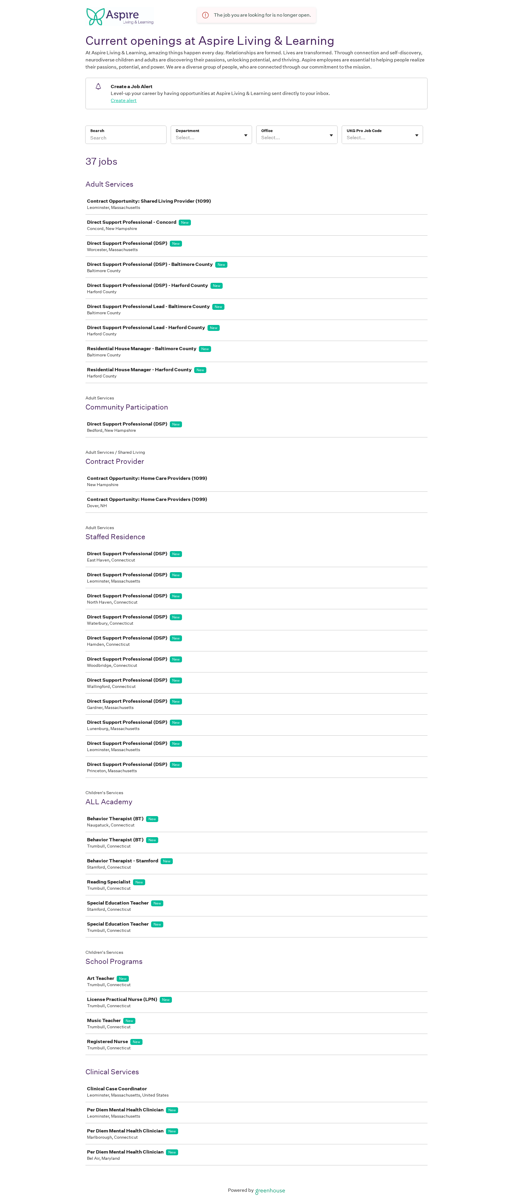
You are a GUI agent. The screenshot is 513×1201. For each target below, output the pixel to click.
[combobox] (176, 137)
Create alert (124, 100)
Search (97, 130)
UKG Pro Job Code (364, 130)
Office (267, 130)
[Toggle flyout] (245, 135)
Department (187, 130)
